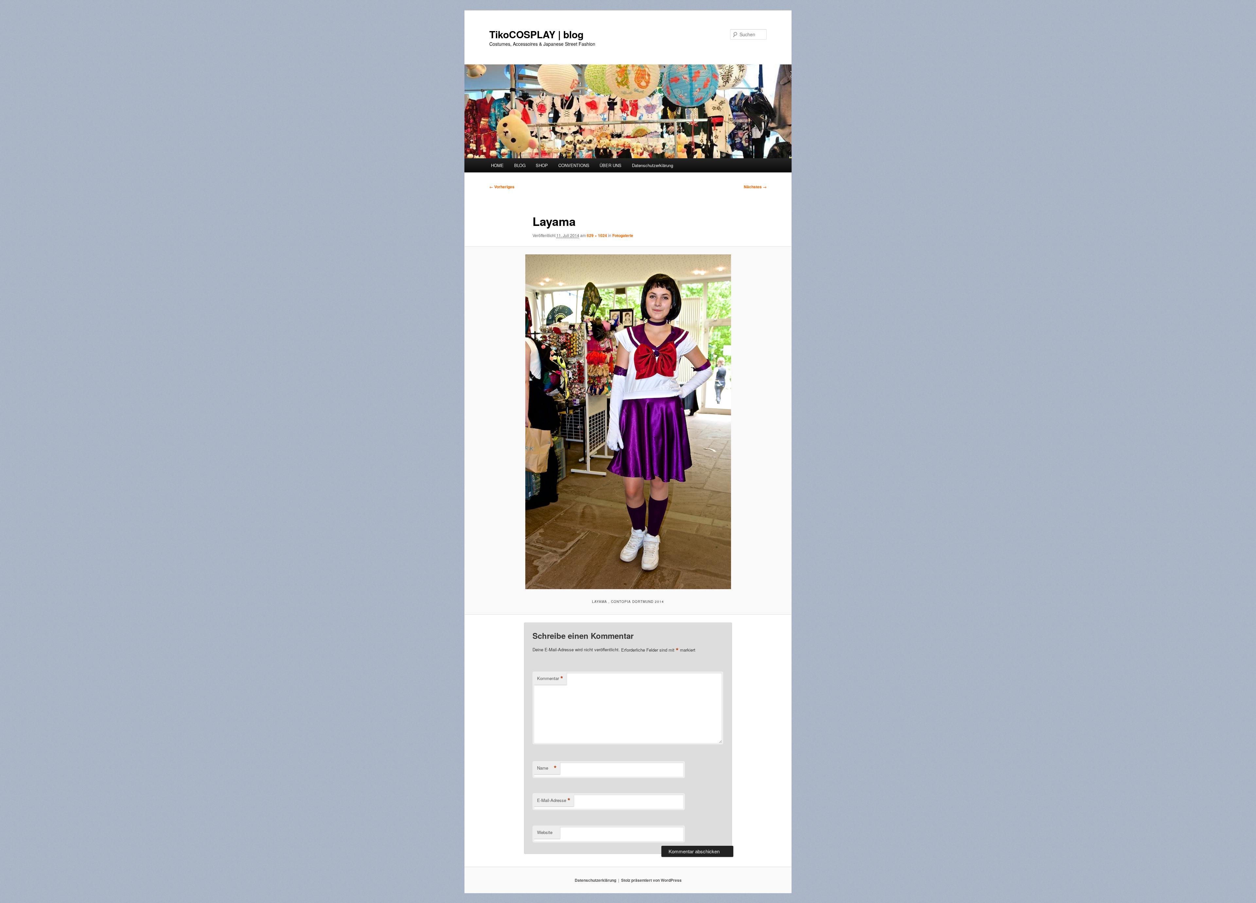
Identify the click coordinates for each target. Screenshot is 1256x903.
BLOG (520, 165)
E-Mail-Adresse (553, 800)
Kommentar (550, 678)
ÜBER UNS (610, 165)
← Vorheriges (502, 187)
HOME (497, 165)
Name (547, 768)
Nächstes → (755, 187)
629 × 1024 (597, 235)
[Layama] (628, 421)
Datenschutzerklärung (652, 165)
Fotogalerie (622, 235)
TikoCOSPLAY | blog (536, 34)
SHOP (542, 165)
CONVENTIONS (573, 165)
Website (544, 832)
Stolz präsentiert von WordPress (651, 880)
